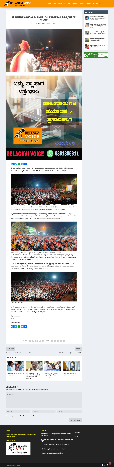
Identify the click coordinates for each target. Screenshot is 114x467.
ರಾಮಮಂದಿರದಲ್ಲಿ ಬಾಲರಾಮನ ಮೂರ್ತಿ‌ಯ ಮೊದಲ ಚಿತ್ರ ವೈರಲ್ (70, 374)
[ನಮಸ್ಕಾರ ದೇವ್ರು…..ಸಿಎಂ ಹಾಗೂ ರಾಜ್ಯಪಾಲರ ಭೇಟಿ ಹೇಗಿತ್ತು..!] (52, 366)
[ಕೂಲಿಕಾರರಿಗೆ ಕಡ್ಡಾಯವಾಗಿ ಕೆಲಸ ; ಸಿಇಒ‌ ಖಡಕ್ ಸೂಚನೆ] (87, 40)
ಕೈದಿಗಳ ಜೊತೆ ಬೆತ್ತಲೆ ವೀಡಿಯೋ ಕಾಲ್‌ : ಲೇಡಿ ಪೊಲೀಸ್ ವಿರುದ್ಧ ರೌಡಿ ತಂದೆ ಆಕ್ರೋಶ (98, 25)
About (77, 436)
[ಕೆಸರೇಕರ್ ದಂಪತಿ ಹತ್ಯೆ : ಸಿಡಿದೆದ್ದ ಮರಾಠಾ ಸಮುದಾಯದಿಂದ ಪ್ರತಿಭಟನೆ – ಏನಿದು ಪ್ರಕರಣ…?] (87, 18)
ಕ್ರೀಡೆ (65, 4)
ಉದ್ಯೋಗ (88, 4)
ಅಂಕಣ (82, 4)
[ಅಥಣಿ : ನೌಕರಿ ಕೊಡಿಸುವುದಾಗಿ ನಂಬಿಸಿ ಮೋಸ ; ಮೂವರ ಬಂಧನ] (87, 33)
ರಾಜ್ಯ (54, 4)
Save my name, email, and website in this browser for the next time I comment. (32, 416)
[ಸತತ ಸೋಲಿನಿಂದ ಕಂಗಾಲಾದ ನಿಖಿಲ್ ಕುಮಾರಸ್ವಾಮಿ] (15, 366)
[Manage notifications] (110, 463)
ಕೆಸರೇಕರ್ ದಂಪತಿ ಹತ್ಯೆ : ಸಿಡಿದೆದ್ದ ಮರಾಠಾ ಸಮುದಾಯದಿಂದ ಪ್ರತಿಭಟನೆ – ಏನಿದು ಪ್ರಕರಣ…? (98, 18)
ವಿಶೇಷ (75, 4)
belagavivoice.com (15, 465)
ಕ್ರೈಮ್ (69, 4)
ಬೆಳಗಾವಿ (49, 4)
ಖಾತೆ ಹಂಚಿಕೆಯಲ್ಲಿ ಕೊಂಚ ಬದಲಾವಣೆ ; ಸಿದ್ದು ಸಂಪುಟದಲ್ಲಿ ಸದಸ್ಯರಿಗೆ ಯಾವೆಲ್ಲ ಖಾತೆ (33, 375)
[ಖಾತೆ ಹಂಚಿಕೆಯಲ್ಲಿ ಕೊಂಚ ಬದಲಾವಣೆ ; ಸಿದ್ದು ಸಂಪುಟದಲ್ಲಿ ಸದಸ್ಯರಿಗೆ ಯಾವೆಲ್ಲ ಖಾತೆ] (34, 366)
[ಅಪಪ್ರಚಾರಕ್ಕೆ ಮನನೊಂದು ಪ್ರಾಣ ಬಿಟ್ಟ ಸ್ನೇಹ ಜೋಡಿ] (87, 46)
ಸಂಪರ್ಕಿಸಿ (95, 4)
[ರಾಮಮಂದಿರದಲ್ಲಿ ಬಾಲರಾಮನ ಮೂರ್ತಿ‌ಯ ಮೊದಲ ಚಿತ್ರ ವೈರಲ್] (71, 366)
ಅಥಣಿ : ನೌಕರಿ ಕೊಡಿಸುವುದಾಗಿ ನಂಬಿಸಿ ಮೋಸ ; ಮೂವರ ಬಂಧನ (97, 32)
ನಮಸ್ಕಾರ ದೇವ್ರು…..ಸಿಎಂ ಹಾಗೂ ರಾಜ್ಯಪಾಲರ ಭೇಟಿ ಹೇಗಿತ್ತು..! (51, 374)
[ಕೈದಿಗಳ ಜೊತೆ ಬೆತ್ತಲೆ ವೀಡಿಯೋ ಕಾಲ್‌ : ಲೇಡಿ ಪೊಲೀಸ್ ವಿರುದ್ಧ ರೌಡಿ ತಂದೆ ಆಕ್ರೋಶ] (87, 25)
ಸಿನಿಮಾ (60, 4)
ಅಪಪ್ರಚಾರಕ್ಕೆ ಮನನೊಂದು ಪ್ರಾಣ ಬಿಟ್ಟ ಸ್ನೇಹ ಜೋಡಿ (97, 46)
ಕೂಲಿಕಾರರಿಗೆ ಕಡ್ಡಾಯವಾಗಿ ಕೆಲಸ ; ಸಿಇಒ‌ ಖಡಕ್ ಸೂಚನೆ (97, 39)
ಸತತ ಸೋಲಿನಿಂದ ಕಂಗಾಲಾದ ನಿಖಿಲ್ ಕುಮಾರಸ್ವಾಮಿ (15, 374)
